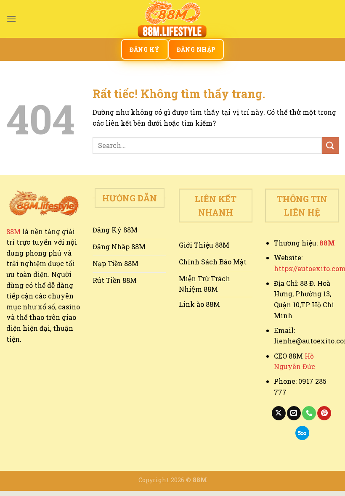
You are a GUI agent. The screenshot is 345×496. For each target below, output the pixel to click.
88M (13, 231)
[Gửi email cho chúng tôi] (294, 413)
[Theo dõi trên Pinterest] (324, 413)
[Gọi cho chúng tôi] (309, 413)
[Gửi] (330, 145)
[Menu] (11, 18)
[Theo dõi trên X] (279, 413)
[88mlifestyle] (172, 19)
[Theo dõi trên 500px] (302, 433)
